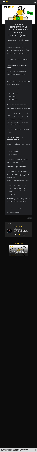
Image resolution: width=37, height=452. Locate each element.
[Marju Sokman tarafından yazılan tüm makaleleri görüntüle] (9, 231)
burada (20, 450)
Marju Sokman (9, 43)
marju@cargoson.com (23, 211)
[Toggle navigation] (35, 2)
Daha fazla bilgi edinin (8, 450)
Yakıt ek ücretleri (12, 155)
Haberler (29, 218)
